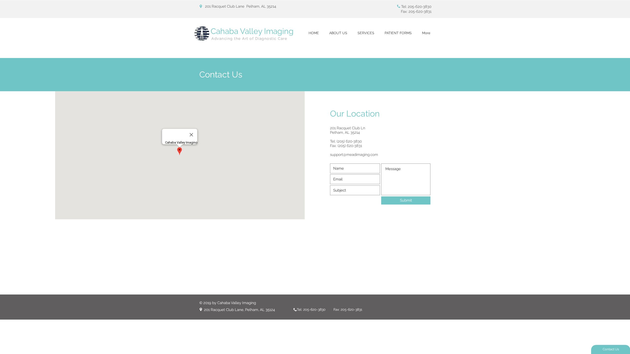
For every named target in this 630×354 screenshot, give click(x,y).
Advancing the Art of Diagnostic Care (249, 38)
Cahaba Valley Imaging (252, 31)
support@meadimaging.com (354, 154)
